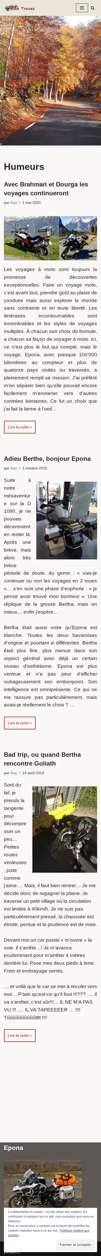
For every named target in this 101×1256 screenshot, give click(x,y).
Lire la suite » (18, 429)
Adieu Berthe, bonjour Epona (47, 458)
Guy (13, 203)
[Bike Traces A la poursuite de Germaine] (19, 8)
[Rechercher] (93, 8)
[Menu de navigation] (82, 7)
